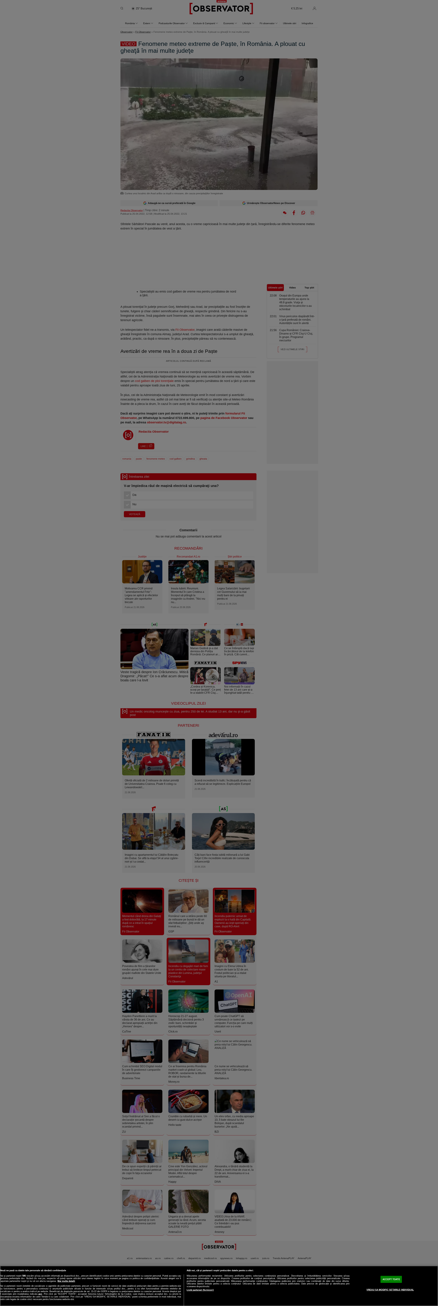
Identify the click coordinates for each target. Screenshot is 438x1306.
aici (40, 1294)
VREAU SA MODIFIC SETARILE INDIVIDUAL (390, 1290)
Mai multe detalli (66, 1281)
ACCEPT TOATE (391, 1279)
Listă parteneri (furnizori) (200, 1290)
